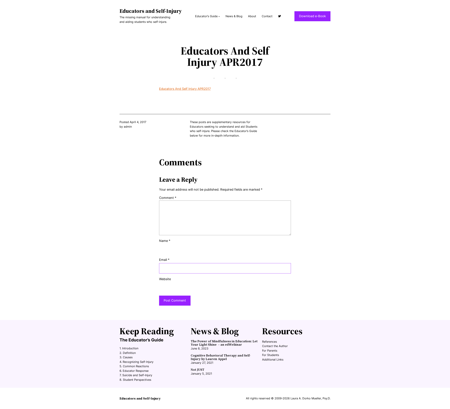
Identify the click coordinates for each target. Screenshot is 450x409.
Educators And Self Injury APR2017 (185, 89)
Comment (167, 198)
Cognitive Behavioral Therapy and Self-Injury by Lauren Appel (221, 357)
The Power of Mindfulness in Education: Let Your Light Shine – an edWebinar (224, 343)
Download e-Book (312, 16)
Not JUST (197, 369)
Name (164, 241)
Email (164, 260)
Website (165, 279)
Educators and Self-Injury (151, 11)
